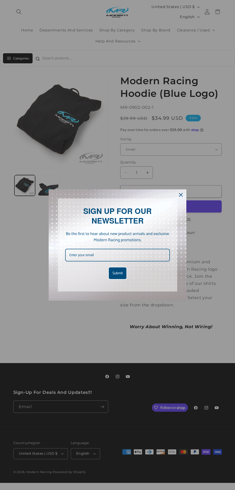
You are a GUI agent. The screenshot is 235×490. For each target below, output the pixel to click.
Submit (117, 273)
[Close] (180, 194)
